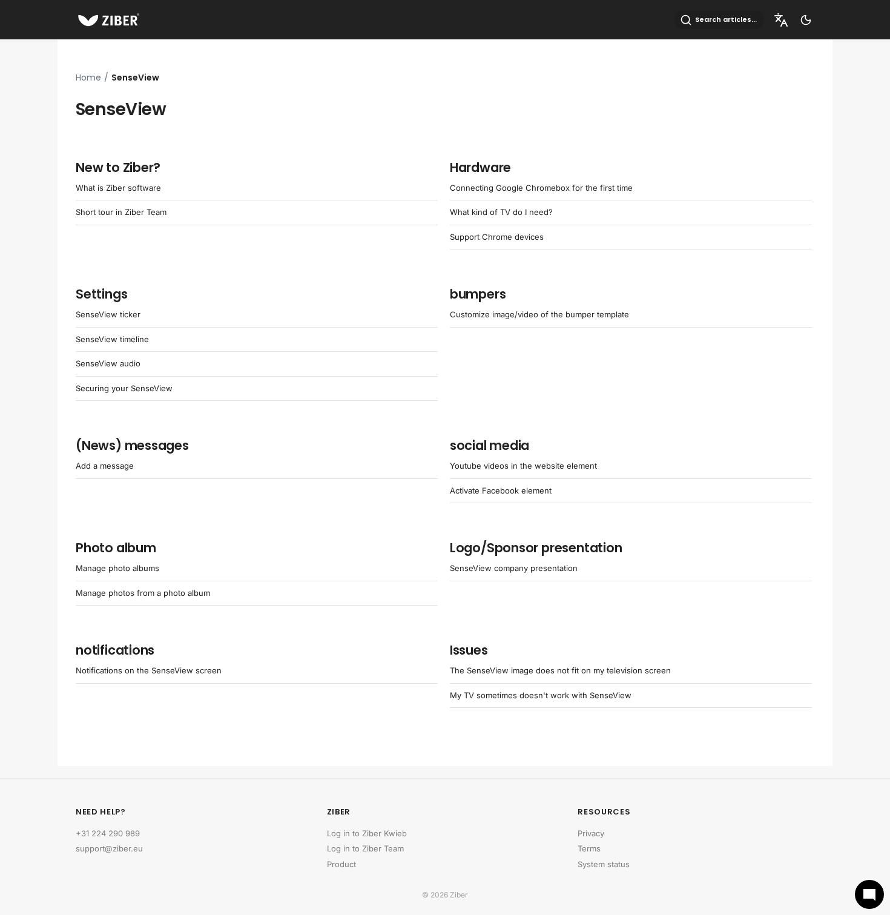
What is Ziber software (118, 188)
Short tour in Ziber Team (121, 212)
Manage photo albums (117, 568)
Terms (589, 848)
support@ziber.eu (109, 848)
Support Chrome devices (497, 237)
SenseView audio (108, 363)
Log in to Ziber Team (365, 848)
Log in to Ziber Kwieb (367, 833)
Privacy (591, 833)
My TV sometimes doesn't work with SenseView (540, 695)
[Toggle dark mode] (805, 20)
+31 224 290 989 (108, 833)
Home (88, 77)
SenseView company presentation (514, 568)
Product (341, 864)
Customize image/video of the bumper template (539, 314)
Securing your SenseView (124, 388)
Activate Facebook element (501, 490)
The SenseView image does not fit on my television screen (560, 670)
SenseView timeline (112, 339)
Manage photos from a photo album (143, 593)
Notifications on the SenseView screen (149, 670)
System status (604, 864)
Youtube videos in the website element (523, 466)
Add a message (105, 466)
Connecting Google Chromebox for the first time (541, 188)
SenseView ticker (108, 314)
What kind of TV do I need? (501, 212)
